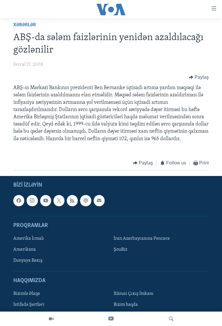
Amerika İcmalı (28, 238)
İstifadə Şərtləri (29, 305)
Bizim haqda (126, 305)
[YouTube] (111, 319)
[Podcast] (85, 200)
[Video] (51, 319)
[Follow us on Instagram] (32, 200)
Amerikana (24, 249)
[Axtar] (171, 319)
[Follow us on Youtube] (45, 200)
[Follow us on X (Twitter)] (58, 200)
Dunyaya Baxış (27, 260)
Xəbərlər (24, 25)
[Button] (199, 77)
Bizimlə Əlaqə (26, 294)
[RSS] (72, 200)
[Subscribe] (99, 200)
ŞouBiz (120, 249)
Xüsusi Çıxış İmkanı (133, 294)
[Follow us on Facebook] (18, 200)
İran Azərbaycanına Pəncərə (142, 238)
